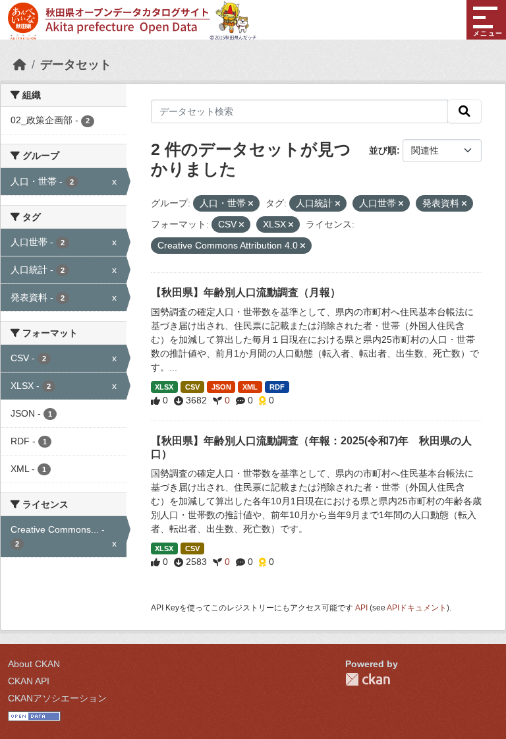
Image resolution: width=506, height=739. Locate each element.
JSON (221, 387)
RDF (277, 387)
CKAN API (28, 681)
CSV (192, 387)
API (361, 607)
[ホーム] (19, 64)
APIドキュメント (417, 607)
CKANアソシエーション (57, 698)
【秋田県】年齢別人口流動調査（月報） (246, 292)
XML (250, 387)
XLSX (164, 387)
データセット (75, 64)
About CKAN (34, 664)
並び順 (383, 150)
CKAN (367, 679)
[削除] (250, 204)
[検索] (464, 111)
